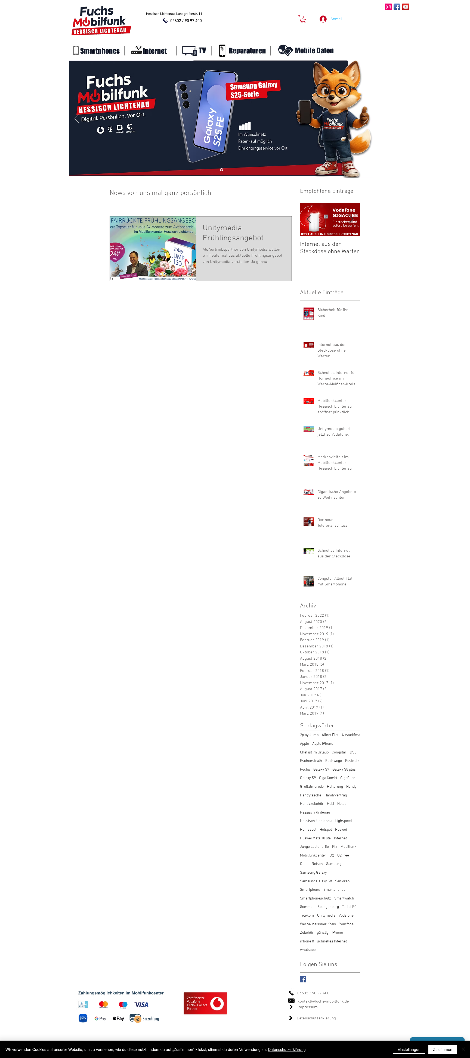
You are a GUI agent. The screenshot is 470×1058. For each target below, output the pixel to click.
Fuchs (305, 769)
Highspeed (343, 821)
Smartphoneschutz (315, 898)
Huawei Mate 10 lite (315, 838)
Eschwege (333, 761)
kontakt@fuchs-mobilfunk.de (323, 1001)
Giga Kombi (328, 778)
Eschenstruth (311, 761)
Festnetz (352, 761)
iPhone (337, 932)
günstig (323, 932)
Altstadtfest (351, 735)
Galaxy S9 (308, 778)
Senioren (342, 881)
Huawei (341, 829)
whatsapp (308, 950)
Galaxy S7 (321, 769)
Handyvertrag (335, 795)
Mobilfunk (348, 847)
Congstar (339, 752)
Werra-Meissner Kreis (318, 924)
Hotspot (326, 829)
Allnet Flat (330, 735)
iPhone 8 (307, 941)
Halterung (335, 786)
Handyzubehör (312, 804)
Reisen (317, 864)
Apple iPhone (322, 743)
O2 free (343, 855)
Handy (351, 786)
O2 (332, 855)
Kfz (334, 847)
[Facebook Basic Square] (303, 979)
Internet (340, 838)
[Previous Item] (308, 219)
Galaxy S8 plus (344, 769)
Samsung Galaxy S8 (316, 881)
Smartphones (334, 890)
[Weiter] (365, 119)
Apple (304, 743)
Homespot (308, 829)
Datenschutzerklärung (316, 1018)
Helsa (342, 804)
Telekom (307, 915)
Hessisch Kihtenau (315, 812)
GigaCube (347, 778)
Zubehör (307, 932)
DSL (353, 752)
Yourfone (346, 924)
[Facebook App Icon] (397, 7)
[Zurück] (77, 119)
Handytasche (310, 795)
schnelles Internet (332, 941)
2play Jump (309, 735)
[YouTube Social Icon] (405, 7)
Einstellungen (408, 1049)
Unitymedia (326, 915)
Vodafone (346, 915)
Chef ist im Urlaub (314, 752)
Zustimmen (442, 1049)
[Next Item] (351, 219)
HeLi (330, 804)
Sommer (307, 907)
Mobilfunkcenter (313, 855)
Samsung (333, 864)
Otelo (304, 864)
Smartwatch (344, 898)
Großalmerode (312, 786)
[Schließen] (463, 1049)
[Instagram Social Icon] (388, 7)
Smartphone (310, 890)
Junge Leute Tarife (314, 847)
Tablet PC (349, 907)
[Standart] (221, 169)
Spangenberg (328, 907)
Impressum (308, 1007)
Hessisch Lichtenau (316, 821)
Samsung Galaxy (313, 872)
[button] (303, 19)
